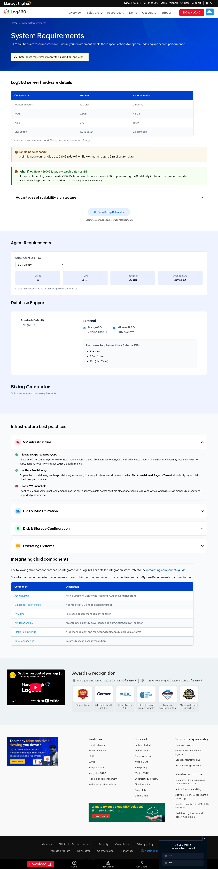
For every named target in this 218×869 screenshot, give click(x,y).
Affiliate (185, 3)
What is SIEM (141, 762)
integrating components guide (165, 570)
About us (46, 844)
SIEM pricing (141, 767)
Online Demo (141, 795)
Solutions (93, 12)
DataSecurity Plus (24, 641)
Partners (173, 3)
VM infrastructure (37, 442)
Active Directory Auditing (188, 789)
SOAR (92, 762)
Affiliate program (60, 851)
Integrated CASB (97, 773)
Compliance (122, 844)
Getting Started (143, 745)
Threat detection (97, 745)
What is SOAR (142, 773)
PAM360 (19, 613)
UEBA (91, 756)
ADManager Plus (23, 623)
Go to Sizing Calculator (111, 212)
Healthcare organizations (188, 765)
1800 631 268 (135, 3)
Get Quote (149, 12)
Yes (170, 856)
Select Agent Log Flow (28, 258)
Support (167, 12)
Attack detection (97, 750)
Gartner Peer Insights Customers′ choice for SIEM (173, 680)
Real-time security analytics (102, 784)
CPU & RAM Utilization (40, 511)
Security (103, 844)
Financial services (184, 745)
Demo (133, 12)
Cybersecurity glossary (146, 779)
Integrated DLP (96, 767)
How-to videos (142, 750)
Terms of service (81, 844)
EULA (62, 844)
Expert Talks (141, 790)
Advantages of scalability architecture (46, 197)
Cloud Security (142, 784)
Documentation (143, 756)
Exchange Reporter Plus (27, 604)
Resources (114, 12)
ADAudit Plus (21, 595)
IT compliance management (103, 779)
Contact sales (105, 851)
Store (163, 3)
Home (14, 23)
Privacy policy (145, 844)
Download (191, 12)
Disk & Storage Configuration (46, 528)
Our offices (127, 851)
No (170, 863)
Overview (75, 12)
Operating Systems (38, 546)
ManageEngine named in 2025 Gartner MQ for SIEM (105, 680)
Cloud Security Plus (25, 632)
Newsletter (83, 851)
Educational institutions (187, 760)
